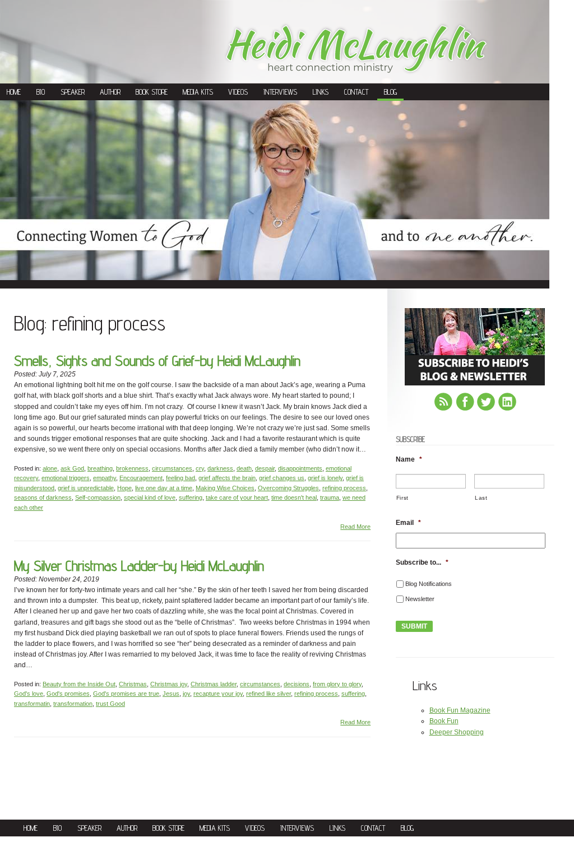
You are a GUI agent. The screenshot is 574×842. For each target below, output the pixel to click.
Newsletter (419, 599)
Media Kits (198, 91)
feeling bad (180, 478)
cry (200, 468)
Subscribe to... (422, 562)
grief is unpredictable (86, 488)
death (244, 468)
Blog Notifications (428, 583)
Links (320, 91)
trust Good (110, 703)
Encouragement (141, 478)
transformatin (32, 703)
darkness (220, 468)
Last (481, 498)
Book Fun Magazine (459, 710)
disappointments (300, 468)
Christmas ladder (214, 684)
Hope (124, 488)
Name (409, 459)
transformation (72, 703)
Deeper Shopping (456, 732)
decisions (296, 684)
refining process (344, 488)
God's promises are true (126, 693)
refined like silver (268, 693)
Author (110, 91)
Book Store (152, 91)
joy (186, 693)
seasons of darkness (43, 497)
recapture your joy (218, 693)
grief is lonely (325, 478)
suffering (190, 497)
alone (50, 468)
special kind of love (149, 497)
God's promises (68, 693)
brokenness (132, 468)
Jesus (171, 693)
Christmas (133, 684)
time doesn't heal (294, 497)
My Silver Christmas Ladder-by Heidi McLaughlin (139, 565)
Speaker (73, 91)
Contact (356, 91)
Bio (40, 91)
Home (14, 91)
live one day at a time (163, 488)
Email (408, 523)
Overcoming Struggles (288, 488)
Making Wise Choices (225, 488)
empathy (104, 478)
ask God (72, 468)
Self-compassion (98, 497)
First (402, 498)
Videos (238, 91)
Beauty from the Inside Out (79, 684)
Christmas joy (168, 684)
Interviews (280, 91)
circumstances (172, 468)
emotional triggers (65, 478)
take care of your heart (237, 497)
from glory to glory (337, 684)
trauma (329, 497)
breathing (100, 468)
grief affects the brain (227, 478)
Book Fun (444, 721)
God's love (28, 693)
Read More (355, 526)
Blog (390, 91)
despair (265, 468)
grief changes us (281, 478)
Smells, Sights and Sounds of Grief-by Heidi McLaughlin (157, 360)
